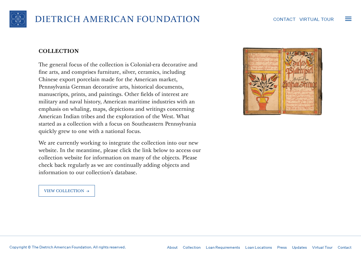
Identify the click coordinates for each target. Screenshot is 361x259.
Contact (284, 19)
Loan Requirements (223, 247)
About (172, 247)
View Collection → (66, 191)
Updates (299, 247)
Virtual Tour (316, 19)
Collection (192, 247)
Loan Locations (258, 247)
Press (282, 247)
